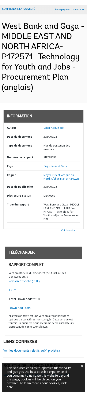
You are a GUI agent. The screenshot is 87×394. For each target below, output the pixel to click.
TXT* (12, 290)
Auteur (11, 128)
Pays (10, 166)
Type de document (19, 145)
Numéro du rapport (20, 157)
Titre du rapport (18, 204)
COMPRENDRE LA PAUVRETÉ (18, 9)
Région (11, 175)
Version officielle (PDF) (24, 281)
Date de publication (20, 187)
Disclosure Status (19, 195)
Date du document (19, 136)
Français (77, 9)
